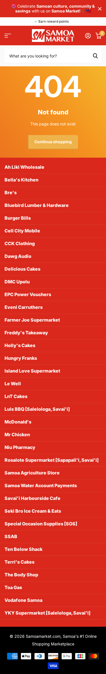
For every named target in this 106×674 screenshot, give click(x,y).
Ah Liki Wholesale (24, 167)
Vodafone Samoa (23, 600)
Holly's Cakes (20, 345)
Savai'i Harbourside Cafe (32, 498)
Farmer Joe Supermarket (32, 320)
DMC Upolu (17, 281)
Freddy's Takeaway (26, 332)
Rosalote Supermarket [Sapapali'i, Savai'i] (52, 460)
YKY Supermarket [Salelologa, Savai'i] (47, 613)
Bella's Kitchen (21, 180)
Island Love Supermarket (32, 371)
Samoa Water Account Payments (41, 485)
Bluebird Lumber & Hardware (37, 205)
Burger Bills (18, 218)
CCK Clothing (20, 243)
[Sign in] (88, 35)
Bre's (11, 192)
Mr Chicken (17, 434)
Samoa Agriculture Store (32, 473)
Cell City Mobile (22, 231)
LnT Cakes (16, 396)
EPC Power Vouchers (28, 294)
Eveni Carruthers (24, 307)
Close (100, 8)
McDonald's (18, 422)
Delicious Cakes (22, 269)
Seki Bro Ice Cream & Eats (33, 511)
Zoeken (95, 56)
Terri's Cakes (19, 562)
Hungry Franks (21, 358)
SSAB (11, 536)
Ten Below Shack (23, 549)
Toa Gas (13, 587)
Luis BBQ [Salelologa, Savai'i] (37, 409)
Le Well (13, 383)
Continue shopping (53, 141)
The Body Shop (21, 574)
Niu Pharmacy (20, 447)
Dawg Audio (18, 256)
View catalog (8, 35)
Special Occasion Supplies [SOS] (41, 524)
